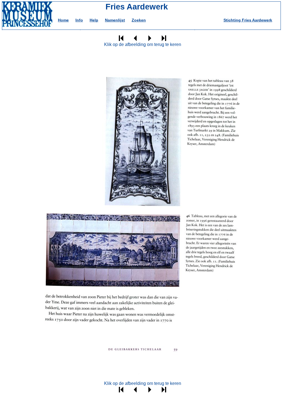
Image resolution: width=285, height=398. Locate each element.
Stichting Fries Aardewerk (247, 20)
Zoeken (139, 20)
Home (63, 20)
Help (94, 20)
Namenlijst (115, 20)
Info (79, 20)
